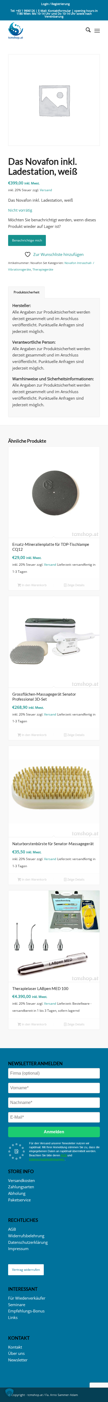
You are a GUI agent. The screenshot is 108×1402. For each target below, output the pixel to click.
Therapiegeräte (43, 269)
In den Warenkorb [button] (34, 585)
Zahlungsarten (21, 1186)
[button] (9, 1392)
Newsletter (18, 1359)
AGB (64, 1155)
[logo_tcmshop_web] (45, 30)
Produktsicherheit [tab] (26, 292)
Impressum (18, 1248)
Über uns (16, 1353)
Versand (46, 190)
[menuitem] (55, 4)
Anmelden (54, 1132)
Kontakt (15, 1347)
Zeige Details (75, 585)
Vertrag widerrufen (26, 1269)
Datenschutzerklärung (28, 1242)
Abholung (16, 1193)
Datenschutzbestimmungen (47, 1159)
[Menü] (97, 30)
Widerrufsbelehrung (26, 1235)
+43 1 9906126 (25, 11)
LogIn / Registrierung (55, 4)
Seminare (16, 1304)
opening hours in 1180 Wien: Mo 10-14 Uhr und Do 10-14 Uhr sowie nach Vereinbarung (57, 13)
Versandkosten (21, 1180)
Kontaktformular (60, 11)
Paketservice (19, 1199)
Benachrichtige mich (27, 240)
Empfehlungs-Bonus (26, 1310)
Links (13, 1317)
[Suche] (85, 30)
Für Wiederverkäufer (26, 1298)
